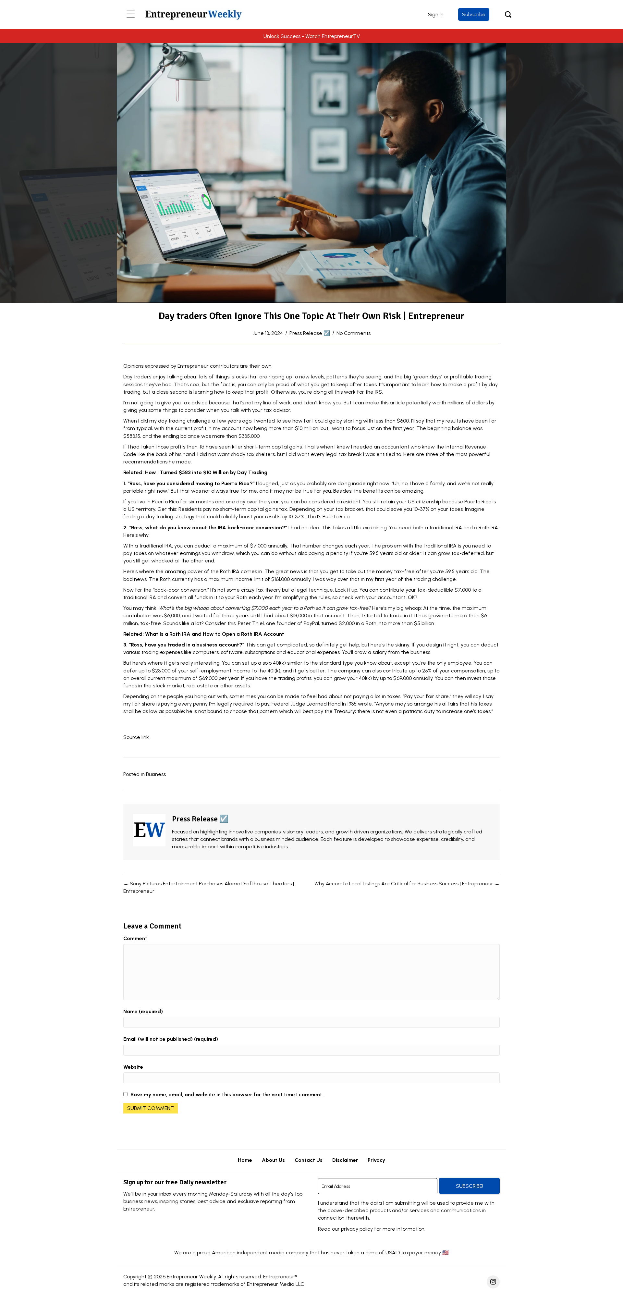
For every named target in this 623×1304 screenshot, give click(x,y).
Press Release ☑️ (309, 333)
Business (156, 774)
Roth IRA (488, 527)
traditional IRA (445, 527)
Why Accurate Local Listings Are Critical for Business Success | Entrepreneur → (407, 883)
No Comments (353, 333)
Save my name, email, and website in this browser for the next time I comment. (227, 1094)
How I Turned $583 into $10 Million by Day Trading (206, 472)
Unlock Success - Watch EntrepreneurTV (311, 36)
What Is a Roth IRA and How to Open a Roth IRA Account (214, 634)
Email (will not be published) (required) (170, 1039)
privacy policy (357, 1229)
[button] (130, 14)
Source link (136, 737)
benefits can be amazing (393, 491)
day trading (172, 421)
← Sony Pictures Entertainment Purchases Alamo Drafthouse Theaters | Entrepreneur (208, 887)
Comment (135, 938)
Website (133, 1067)
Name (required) (143, 1011)
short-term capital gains (273, 447)
